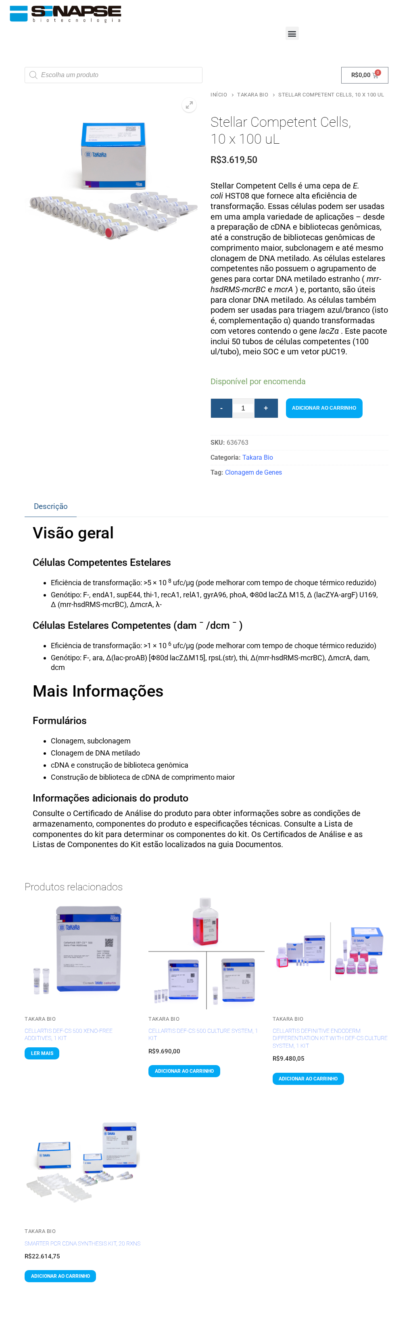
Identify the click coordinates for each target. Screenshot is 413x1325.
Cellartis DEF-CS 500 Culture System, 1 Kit (203, 1035)
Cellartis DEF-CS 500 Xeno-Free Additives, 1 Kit (69, 1035)
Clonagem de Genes (253, 472)
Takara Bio (252, 95)
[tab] (51, 507)
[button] (292, 33)
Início (219, 95)
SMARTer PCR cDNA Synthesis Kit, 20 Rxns (82, 1243)
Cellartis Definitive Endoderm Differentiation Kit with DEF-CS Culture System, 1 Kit (330, 1038)
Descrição (51, 506)
